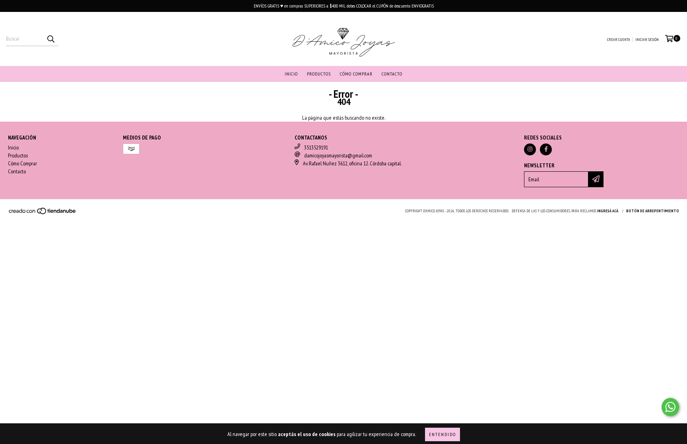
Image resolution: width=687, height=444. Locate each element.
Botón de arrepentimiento (652, 210)
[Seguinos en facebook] (546, 149)
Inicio (291, 74)
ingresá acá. (608, 210)
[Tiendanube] (43, 213)
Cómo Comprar (356, 74)
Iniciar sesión (647, 39)
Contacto (392, 74)
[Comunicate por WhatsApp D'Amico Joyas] (670, 407)
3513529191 (316, 147)
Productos (319, 74)
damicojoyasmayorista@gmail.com (338, 155)
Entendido (442, 434)
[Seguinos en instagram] (530, 149)
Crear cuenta (618, 39)
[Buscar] (50, 39)
